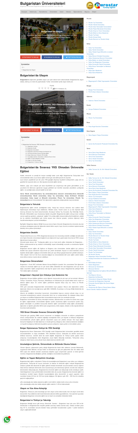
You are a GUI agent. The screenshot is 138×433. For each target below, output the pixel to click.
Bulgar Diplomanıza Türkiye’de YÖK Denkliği (37, 155)
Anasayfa (24, 12)
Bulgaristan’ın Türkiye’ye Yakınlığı (35, 162)
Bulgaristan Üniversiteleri (42, 3)
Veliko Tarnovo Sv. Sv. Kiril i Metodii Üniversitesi (103, 169)
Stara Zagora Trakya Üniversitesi (98, 135)
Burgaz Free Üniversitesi (96, 90)
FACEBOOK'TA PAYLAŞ (52, 57)
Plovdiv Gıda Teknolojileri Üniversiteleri (100, 27)
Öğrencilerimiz (78, 12)
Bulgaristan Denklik (32, 148)
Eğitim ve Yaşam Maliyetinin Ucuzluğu (36, 158)
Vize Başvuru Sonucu (95, 275)
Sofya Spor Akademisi (95, 70)
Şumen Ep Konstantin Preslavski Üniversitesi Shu (103, 144)
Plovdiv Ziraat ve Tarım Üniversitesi (99, 31)
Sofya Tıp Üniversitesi (95, 48)
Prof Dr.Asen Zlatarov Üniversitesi (99, 92)
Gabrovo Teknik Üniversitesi (97, 100)
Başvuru (87, 12)
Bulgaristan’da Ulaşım (29, 70)
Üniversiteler (53, 12)
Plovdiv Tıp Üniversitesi (95, 23)
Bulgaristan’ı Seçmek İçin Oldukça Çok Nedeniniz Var (39, 151)
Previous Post (52, 415)
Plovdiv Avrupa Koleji (95, 37)
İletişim (94, 12)
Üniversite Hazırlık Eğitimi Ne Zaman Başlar (101, 283)
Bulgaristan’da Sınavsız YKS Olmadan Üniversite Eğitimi (39, 144)
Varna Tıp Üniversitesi (95, 161)
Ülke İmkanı (92, 285)
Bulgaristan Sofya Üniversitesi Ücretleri (100, 256)
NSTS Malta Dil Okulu (95, 262)
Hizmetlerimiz (43, 12)
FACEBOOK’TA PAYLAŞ (52, 130)
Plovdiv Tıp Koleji (94, 35)
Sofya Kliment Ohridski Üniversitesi (99, 56)
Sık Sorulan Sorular (94, 254)
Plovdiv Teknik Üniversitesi (96, 25)
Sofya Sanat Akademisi (95, 72)
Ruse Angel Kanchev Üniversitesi (98, 126)
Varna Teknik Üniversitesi (96, 159)
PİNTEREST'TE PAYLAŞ (30, 57)
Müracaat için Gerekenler (96, 267)
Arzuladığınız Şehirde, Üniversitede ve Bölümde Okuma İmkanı (41, 156)
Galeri (61, 12)
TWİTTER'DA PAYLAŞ (74, 57)
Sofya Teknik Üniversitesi (96, 50)
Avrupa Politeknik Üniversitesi (97, 109)
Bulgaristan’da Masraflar (96, 277)
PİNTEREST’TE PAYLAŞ (30, 130)
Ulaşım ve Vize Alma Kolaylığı (34, 160)
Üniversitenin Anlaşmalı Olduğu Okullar (100, 279)
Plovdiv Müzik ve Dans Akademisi (98, 33)
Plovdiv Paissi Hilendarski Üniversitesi (100, 29)
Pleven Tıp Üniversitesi (95, 118)
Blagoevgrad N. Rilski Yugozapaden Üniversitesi (103, 81)
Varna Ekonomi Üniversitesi (97, 154)
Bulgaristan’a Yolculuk (32, 146)
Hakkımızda (33, 12)
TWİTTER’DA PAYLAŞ (74, 130)
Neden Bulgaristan (94, 265)
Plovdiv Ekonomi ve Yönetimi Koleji (99, 39)
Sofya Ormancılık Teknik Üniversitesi (99, 64)
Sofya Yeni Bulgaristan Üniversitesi (99, 62)
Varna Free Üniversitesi (95, 156)
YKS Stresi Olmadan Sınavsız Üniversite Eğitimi (38, 153)
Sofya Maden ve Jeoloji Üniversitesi (99, 60)
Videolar (68, 12)
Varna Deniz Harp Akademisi (97, 152)
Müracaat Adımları (94, 269)
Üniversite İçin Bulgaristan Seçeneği (99, 281)
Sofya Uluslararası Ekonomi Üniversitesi (100, 58)
